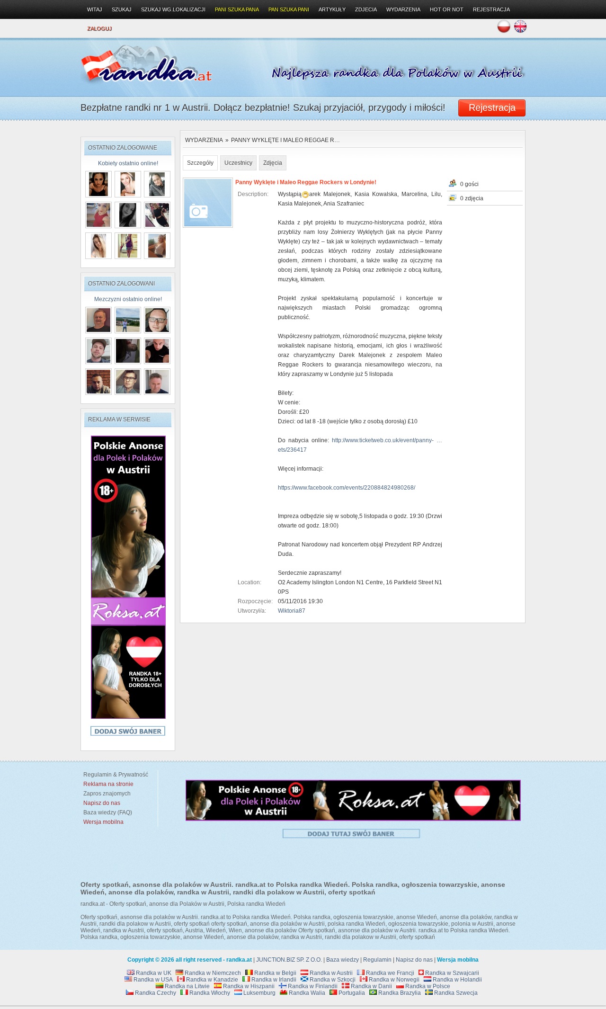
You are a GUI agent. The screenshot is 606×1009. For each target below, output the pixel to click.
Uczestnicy (238, 163)
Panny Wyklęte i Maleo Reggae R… (285, 140)
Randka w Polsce (427, 986)
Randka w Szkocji (332, 979)
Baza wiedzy (342, 959)
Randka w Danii (370, 986)
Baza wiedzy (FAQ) (106, 812)
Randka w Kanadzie (211, 979)
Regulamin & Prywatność (114, 774)
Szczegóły (200, 163)
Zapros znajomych (107, 793)
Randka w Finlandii (312, 986)
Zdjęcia (272, 163)
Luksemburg (259, 993)
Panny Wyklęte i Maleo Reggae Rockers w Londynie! (305, 182)
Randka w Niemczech (212, 973)
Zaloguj (99, 28)
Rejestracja (491, 9)
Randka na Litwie (186, 986)
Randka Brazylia (399, 993)
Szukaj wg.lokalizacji (173, 9)
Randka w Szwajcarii (451, 973)
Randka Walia (306, 993)
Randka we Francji (389, 973)
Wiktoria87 (291, 610)
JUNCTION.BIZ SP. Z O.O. (289, 959)
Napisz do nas (414, 959)
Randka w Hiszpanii (248, 986)
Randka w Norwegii (393, 979)
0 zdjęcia (471, 198)
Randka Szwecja (455, 993)
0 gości (469, 184)
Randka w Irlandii (273, 979)
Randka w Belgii (274, 973)
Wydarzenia (204, 140)
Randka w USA (152, 979)
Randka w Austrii (330, 973)
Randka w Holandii (456, 979)
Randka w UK (152, 973)
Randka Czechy (155, 993)
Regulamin (377, 959)
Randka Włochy (209, 993)
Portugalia (351, 993)
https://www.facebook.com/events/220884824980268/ (346, 487)
